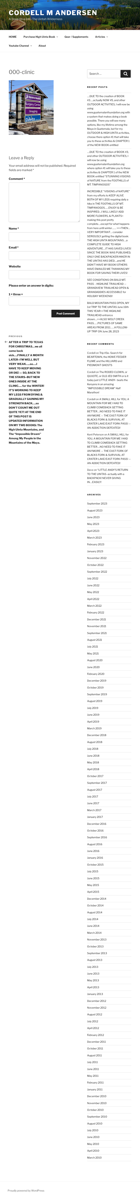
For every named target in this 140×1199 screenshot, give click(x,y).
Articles (100, 36)
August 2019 (94, 701)
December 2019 (96, 680)
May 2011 (93, 1075)
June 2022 (93, 585)
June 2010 (93, 1137)
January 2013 (95, 993)
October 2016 (95, 830)
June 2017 (93, 803)
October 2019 (95, 687)
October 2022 (95, 564)
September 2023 (97, 503)
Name (14, 228)
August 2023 (94, 510)
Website (15, 266)
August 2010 (94, 1123)
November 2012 (96, 1007)
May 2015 (93, 885)
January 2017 (95, 816)
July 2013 (92, 966)
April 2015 (93, 891)
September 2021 (97, 633)
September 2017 (97, 782)
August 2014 (94, 912)
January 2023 (95, 551)
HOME (13, 36)
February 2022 (95, 612)
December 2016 (96, 823)
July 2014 (92, 919)
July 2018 (92, 748)
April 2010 (93, 1150)
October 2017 (95, 776)
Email (14, 247)
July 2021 (92, 646)
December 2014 (96, 898)
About (42, 45)
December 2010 (96, 1096)
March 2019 (94, 728)
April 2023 (93, 530)
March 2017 (94, 810)
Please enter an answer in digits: (31, 285)
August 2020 (95, 660)
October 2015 (95, 864)
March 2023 (94, 537)
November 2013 (96, 939)
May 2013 (93, 980)
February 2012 (95, 1034)
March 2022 (94, 605)
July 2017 (92, 796)
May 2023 (93, 523)
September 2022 (97, 571)
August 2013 (94, 959)
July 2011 (92, 1062)
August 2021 (94, 639)
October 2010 (95, 1109)
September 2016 (97, 837)
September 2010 (97, 1116)
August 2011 (94, 1055)
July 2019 (92, 707)
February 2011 (95, 1082)
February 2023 (95, 544)
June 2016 (93, 850)
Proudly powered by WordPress (26, 1190)
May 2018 (93, 762)
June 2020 (93, 667)
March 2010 (94, 1157)
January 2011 (95, 1089)
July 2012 (92, 1021)
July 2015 (92, 871)
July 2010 (92, 1130)
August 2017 (94, 789)
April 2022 (93, 599)
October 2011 (95, 1048)
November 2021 (96, 626)
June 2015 (93, 878)
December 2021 (96, 619)
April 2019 (93, 721)
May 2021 (93, 653)
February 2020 (95, 673)
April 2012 (93, 1028)
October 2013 (95, 946)
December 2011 (96, 1041)
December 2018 (96, 735)
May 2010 (93, 1143)
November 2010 (97, 1103)
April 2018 (93, 769)
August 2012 (94, 1014)
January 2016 (95, 857)
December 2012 (96, 1000)
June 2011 (93, 1069)
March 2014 (94, 932)
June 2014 (93, 925)
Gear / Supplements (76, 36)
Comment (17, 179)
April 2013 (93, 987)
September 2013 (97, 953)
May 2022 (93, 592)
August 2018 (94, 742)
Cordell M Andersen (53, 13)
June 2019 (93, 714)
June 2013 (93, 973)
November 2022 (96, 558)
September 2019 (97, 694)
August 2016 (94, 844)
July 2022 (92, 578)
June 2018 (93, 755)
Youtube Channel (19, 45)
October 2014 (95, 905)
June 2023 (93, 517)
